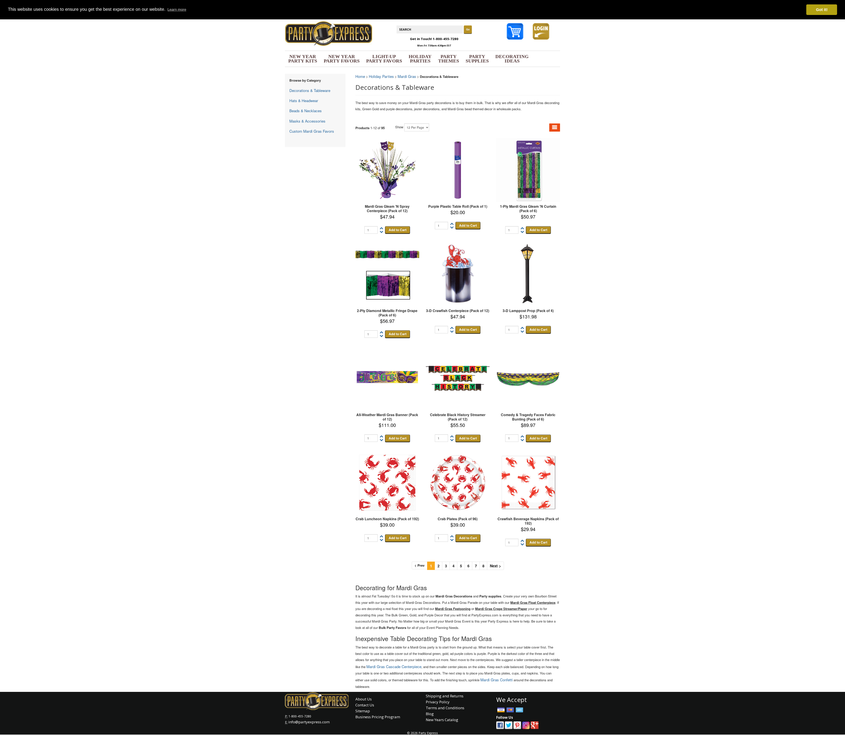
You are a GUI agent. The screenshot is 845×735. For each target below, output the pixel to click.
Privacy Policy (438, 701)
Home (360, 76)
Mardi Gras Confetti (496, 679)
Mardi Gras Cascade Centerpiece (393, 666)
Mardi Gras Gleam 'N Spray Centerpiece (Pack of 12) (387, 208)
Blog (430, 713)
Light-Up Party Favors (384, 59)
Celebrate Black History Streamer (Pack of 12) (457, 417)
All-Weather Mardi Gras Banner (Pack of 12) (387, 417)
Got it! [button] (822, 9)
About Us (363, 699)
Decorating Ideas (512, 59)
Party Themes (448, 59)
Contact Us (364, 704)
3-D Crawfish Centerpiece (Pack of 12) (457, 310)
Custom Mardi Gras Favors (311, 131)
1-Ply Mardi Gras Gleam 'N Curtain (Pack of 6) (528, 208)
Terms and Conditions (445, 707)
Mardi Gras (407, 76)
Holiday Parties (420, 59)
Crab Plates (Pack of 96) (458, 518)
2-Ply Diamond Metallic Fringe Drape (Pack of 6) (387, 313)
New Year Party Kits (302, 59)
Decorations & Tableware (309, 90)
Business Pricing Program (377, 716)
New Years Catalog (442, 719)
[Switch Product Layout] (554, 127)
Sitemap (362, 710)
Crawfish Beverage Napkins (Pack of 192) (528, 521)
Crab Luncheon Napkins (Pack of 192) (387, 518)
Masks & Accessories (307, 121)
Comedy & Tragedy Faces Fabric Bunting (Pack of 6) (528, 417)
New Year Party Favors (342, 59)
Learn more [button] (176, 9)
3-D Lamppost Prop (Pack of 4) (528, 310)
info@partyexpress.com (309, 721)
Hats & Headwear (303, 100)
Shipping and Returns (444, 695)
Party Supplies (477, 59)
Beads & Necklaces (305, 110)
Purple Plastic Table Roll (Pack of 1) (457, 206)
